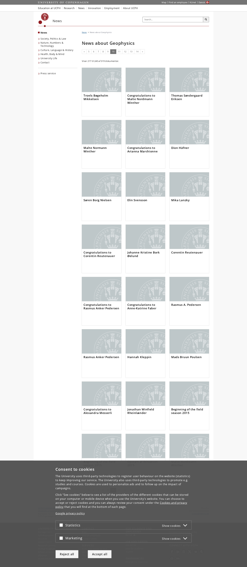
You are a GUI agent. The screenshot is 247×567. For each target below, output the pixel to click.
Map (164, 2)
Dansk (202, 2)
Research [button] (69, 8)
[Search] (206, 19)
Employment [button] (112, 8)
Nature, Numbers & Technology (51, 44)
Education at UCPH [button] (49, 8)
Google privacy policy (70, 513)
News (43, 32)
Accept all (99, 554)
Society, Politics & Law (53, 38)
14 (137, 51)
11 (119, 51)
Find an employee (178, 2)
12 (125, 51)
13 (131, 51)
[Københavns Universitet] (43, 20)
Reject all (67, 554)
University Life (48, 58)
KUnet (193, 2)
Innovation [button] (94, 8)
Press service (48, 73)
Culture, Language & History (56, 50)
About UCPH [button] (130, 8)
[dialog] (123, 514)
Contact (44, 62)
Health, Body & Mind (52, 54)
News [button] (81, 8)
